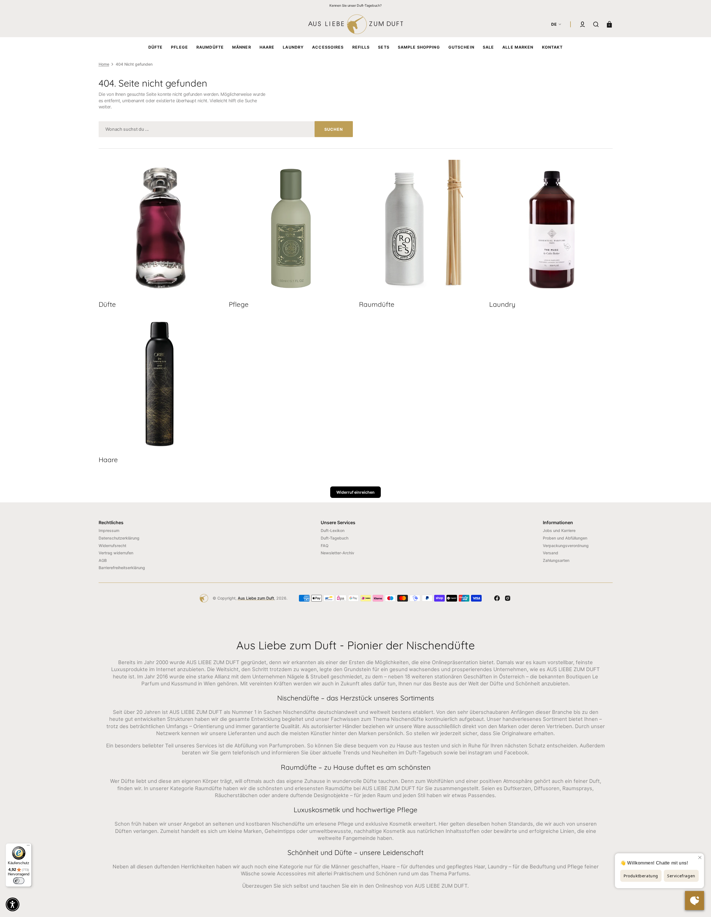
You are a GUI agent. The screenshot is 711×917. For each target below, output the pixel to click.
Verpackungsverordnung (566, 545)
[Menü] (28, 846)
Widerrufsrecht (112, 545)
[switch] (18, 880)
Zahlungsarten (556, 560)
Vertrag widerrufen (116, 552)
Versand (550, 552)
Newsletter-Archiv (337, 552)
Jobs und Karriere (559, 530)
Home (104, 64)
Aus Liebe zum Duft (256, 598)
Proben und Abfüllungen (565, 538)
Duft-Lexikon (332, 530)
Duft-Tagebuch (334, 538)
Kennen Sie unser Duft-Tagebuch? (355, 5)
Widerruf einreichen (355, 492)
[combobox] (226, 129)
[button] (582, 24)
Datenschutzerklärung (119, 538)
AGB (103, 560)
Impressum (109, 530)
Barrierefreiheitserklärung (122, 567)
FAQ (325, 545)
